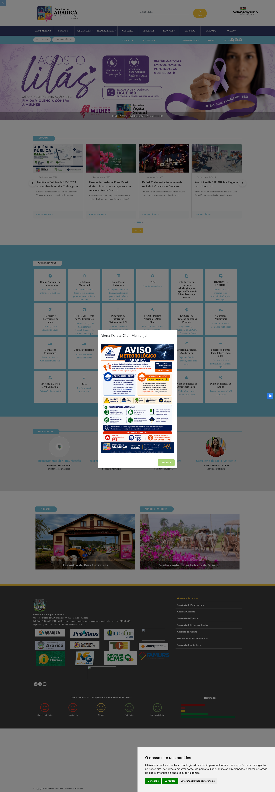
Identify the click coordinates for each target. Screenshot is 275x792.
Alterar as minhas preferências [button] (198, 780)
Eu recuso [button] (170, 780)
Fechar (166, 462)
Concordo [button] (153, 780)
